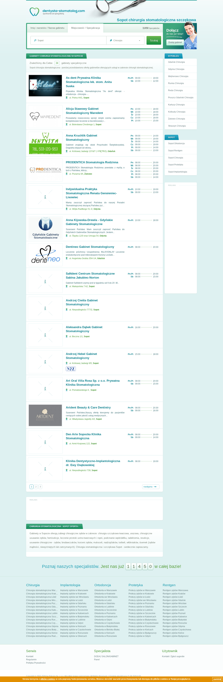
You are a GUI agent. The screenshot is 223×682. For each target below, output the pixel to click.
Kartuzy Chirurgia (176, 104)
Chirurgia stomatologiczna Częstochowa (45, 623)
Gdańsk (111, 151)
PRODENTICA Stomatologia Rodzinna (92, 162)
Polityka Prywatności (36, 663)
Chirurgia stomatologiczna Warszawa (43, 590)
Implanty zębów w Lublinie (72, 620)
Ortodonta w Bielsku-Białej (107, 629)
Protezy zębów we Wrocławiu (142, 600)
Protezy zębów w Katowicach (142, 616)
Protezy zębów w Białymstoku (143, 620)
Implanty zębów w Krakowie (73, 593)
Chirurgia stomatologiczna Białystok (43, 629)
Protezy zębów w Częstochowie (144, 623)
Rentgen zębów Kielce (173, 633)
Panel (97, 659)
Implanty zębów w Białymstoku (74, 616)
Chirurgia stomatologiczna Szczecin (43, 616)
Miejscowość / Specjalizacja (85, 28)
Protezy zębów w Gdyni (140, 636)
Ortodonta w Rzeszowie (105, 636)
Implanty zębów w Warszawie (74, 590)
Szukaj (154, 40)
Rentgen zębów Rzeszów (175, 623)
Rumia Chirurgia (176, 83)
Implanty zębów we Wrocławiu (74, 597)
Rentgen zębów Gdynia (174, 626)
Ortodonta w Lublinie (104, 606)
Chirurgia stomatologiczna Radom (42, 636)
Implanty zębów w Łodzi (71, 600)
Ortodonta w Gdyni (103, 620)
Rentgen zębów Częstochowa (177, 629)
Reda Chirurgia (175, 90)
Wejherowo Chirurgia (178, 76)
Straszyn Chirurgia (177, 126)
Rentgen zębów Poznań (174, 613)
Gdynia (97, 209)
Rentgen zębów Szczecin (175, 606)
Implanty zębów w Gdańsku (73, 603)
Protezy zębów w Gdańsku (141, 606)
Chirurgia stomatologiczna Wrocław (43, 600)
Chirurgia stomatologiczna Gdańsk (42, 606)
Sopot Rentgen (175, 150)
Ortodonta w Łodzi (103, 600)
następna (148, 487)
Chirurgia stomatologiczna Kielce (41, 633)
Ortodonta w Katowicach (105, 616)
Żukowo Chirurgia (176, 119)
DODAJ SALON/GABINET (106, 656)
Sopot (86, 98)
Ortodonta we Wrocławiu (106, 597)
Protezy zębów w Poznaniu (141, 603)
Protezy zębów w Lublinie (141, 610)
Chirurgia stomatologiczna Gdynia (42, 626)
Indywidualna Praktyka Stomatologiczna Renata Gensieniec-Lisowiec (91, 193)
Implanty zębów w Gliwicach (73, 636)
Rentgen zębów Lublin (173, 610)
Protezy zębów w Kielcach (141, 629)
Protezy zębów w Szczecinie (142, 613)
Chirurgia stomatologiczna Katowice (43, 610)
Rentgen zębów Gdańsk (174, 600)
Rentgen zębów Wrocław (174, 603)
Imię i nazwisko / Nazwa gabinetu (47, 28)
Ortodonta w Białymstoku (106, 626)
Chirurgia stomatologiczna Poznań (42, 603)
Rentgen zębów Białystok (175, 620)
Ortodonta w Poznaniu (105, 613)
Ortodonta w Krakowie (104, 593)
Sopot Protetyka (175, 164)
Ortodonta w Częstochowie (107, 623)
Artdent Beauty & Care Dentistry (88, 407)
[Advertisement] (181, 239)
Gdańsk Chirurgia (176, 62)
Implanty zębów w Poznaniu (73, 606)
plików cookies (47, 679)
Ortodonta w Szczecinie (105, 610)
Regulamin (31, 659)
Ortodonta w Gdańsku (104, 603)
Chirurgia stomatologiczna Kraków (42, 593)
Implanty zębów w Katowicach (74, 613)
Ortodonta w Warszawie (105, 590)
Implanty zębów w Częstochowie (75, 629)
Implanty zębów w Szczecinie (74, 610)
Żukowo (88, 174)
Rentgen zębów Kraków (174, 593)
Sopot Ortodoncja (176, 143)
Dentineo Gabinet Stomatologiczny (90, 246)
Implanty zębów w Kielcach (73, 626)
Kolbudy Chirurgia (176, 112)
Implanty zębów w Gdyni (71, 623)
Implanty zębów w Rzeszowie (74, 633)
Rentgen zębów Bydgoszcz (176, 636)
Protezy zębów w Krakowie (141, 593)
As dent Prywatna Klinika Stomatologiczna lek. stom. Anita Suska (89, 82)
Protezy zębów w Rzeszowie (142, 626)
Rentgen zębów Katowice (175, 616)
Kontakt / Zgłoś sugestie (173, 656)
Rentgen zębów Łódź (173, 597)
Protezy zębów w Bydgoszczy (142, 633)
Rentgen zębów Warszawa (175, 590)
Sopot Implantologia (177, 172)
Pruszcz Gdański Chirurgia (180, 97)
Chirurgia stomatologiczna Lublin (41, 613)
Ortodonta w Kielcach (104, 633)
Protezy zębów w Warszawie (142, 590)
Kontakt (29, 656)
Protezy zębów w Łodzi (139, 597)
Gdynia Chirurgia (176, 69)
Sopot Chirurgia (175, 158)
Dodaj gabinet (175, 42)
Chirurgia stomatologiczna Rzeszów (43, 620)
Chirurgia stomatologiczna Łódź (41, 597)
